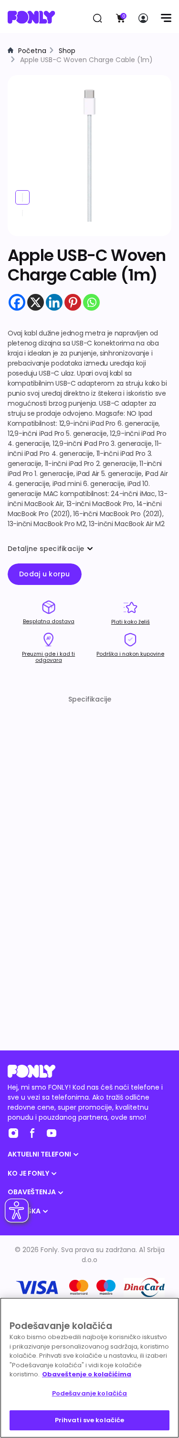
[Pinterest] (72, 302)
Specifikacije (89, 699)
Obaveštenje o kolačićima (86, 1374)
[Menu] (165, 18)
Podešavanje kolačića (89, 1393)
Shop (67, 50)
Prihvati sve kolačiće (90, 1420)
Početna (32, 50)
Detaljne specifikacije (46, 548)
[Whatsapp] (91, 302)
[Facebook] (17, 302)
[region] (89, 1367)
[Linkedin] (54, 302)
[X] (35, 302)
